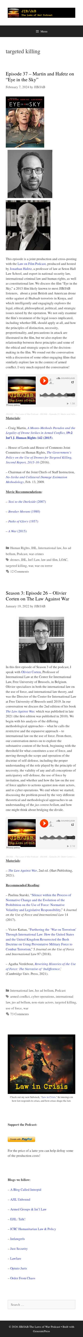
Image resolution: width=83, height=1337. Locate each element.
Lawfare (15, 1258)
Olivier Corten (31, 672)
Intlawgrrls (17, 1238)
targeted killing (16, 565)
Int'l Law (34, 559)
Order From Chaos (22, 1278)
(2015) (17, 531)
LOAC (63, 559)
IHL (34, 548)
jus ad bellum (21, 1002)
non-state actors (42, 1002)
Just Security (19, 1248)
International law (49, 548)
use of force (14, 1008)
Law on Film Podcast (32, 263)
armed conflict (20, 996)
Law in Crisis (49, 1097)
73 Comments (19, 1014)
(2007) (27, 501)
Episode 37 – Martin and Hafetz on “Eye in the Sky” (40, 76)
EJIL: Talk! (17, 1219)
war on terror (44, 565)
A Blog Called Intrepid (25, 1189)
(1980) (24, 511)
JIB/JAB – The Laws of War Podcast (22, 414)
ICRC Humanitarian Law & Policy (33, 1229)
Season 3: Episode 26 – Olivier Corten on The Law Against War (37, 596)
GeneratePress (41, 1331)
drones (14, 559)
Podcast (22, 554)
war (30, 565)
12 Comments (19, 571)
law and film (49, 559)
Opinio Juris (18, 1268)
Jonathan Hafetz (21, 268)
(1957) (23, 521)
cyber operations (42, 996)
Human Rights (20, 548)
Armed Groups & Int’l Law (28, 1209)
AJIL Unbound (20, 1199)
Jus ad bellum (44, 990)
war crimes (36, 554)
